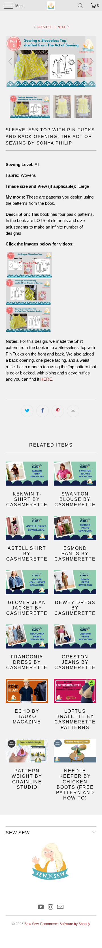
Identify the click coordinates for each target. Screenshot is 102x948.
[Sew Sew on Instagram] (50, 907)
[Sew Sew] (51, 5)
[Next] (91, 61)
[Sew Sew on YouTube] (41, 907)
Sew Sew (31, 924)
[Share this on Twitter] (27, 411)
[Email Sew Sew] (60, 907)
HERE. (46, 379)
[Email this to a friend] (73, 411)
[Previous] (11, 61)
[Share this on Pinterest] (58, 411)
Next (62, 27)
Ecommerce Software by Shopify (65, 924)
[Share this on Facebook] (42, 411)
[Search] (82, 5)
